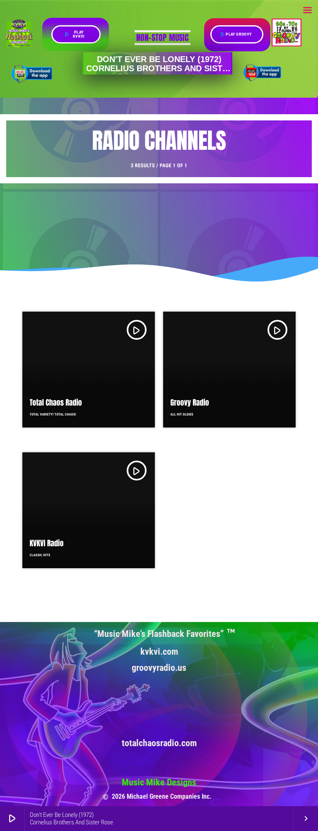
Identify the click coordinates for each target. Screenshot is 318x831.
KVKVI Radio (47, 543)
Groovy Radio (190, 402)
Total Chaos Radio (56, 402)
